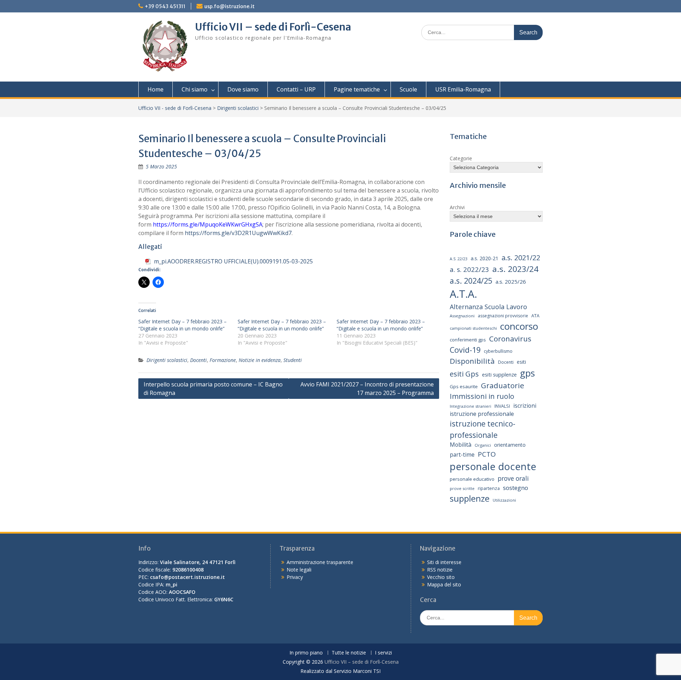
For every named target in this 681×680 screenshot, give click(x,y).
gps (527, 373)
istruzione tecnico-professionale (482, 429)
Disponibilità (472, 361)
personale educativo (472, 479)
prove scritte (462, 488)
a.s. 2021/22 (521, 257)
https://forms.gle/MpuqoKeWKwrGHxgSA (207, 224)
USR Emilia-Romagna (463, 89)
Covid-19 (465, 350)
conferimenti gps (468, 339)
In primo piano (306, 653)
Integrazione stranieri (470, 406)
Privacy (295, 577)
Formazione (223, 360)
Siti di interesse (444, 562)
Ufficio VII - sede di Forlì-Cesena (174, 108)
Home (156, 89)
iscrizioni (524, 405)
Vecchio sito (441, 577)
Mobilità (460, 444)
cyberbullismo (498, 351)
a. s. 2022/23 (469, 269)
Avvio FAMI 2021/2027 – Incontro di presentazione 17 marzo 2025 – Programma (367, 388)
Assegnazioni (462, 315)
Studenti (292, 360)
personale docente (493, 466)
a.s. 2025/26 (510, 281)
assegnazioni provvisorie (503, 316)
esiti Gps (464, 374)
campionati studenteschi (473, 328)
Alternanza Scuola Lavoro (488, 306)
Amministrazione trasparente (320, 562)
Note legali (299, 569)
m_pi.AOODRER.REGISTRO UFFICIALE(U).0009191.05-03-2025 (233, 261)
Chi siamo (194, 89)
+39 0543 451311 (165, 6)
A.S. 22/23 (458, 258)
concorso (519, 326)
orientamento (510, 444)
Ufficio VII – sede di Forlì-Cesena (273, 27)
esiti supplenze (499, 374)
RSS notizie (440, 569)
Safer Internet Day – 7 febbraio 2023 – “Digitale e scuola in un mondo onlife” (182, 325)
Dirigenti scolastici (238, 108)
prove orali (513, 478)
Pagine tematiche (357, 89)
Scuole (408, 89)
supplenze (469, 498)
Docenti (198, 360)
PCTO (487, 454)
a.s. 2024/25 (471, 280)
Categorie (461, 158)
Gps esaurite (464, 386)
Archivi (457, 207)
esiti (521, 361)
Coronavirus (510, 339)
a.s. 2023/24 (515, 268)
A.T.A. (463, 294)
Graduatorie (502, 385)
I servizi (383, 653)
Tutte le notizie (349, 653)
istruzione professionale (482, 414)
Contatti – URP (296, 89)
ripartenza (489, 488)
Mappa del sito (444, 584)
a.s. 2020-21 (484, 258)
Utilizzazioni (504, 500)
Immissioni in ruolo (482, 396)
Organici (483, 445)
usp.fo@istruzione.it (229, 6)
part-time (462, 454)
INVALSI (502, 406)
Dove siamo (243, 89)
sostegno (515, 488)
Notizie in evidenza (260, 360)
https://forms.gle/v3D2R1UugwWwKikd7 (238, 233)
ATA (535, 316)
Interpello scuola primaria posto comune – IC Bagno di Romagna (213, 388)
